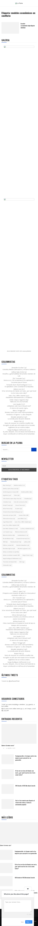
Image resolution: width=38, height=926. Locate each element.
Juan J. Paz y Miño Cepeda (11, 525)
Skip (22, 922)
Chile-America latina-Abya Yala (12, 498)
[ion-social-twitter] (9, 689)
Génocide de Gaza (9, 518)
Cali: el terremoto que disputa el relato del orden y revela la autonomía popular (25, 802)
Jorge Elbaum (7, 522)
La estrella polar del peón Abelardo (19, 419)
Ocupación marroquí (22, 538)
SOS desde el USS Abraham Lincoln (25, 786)
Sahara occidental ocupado (11, 555)
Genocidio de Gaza (9, 515)
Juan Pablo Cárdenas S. (10, 528)
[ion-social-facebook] (4, 689)
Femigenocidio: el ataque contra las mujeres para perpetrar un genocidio (25, 758)
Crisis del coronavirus (20, 502)
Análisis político (26, 492)
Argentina (7, 495)
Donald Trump (8, 505)
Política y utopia (8, 545)
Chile (16, 495)
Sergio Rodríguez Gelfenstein (12, 558)
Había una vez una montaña (19, 402)
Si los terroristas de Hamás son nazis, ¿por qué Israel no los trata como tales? (25, 773)
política (27, 542)
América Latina (19, 485)
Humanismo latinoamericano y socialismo (19, 397)
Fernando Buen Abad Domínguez (12, 512)
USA (21, 562)
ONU (5, 542)
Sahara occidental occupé (11, 552)
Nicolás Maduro (8, 538)
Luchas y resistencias (27, 528)
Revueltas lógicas (9, 548)
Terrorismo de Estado (9, 562)
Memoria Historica (21, 532)
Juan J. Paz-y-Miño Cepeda (23, 522)
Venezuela (7, 565)
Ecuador (28, 25)
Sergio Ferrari (27, 555)
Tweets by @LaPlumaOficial (10, 681)
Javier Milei (22, 518)
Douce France (20, 505)
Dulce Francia (7, 508)
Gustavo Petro (23, 515)
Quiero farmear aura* (8, 745)
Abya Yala (7, 485)
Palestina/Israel (15, 542)
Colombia (27, 498)
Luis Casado (7, 532)
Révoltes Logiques (24, 548)
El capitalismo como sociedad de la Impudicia (19, 387)
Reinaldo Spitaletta (22, 545)
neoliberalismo (23, 535)
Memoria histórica (9, 535)
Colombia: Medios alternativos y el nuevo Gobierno (19, 369)
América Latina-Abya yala (10, 488)
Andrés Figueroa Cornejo (10, 492)
